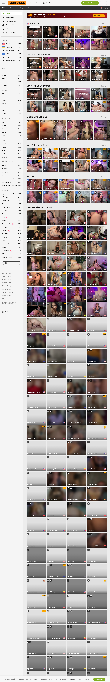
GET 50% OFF (98, 15)
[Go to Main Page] (17, 3)
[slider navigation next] (105, 38)
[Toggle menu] (3, 3)
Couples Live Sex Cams (38, 85)
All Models (5, 299)
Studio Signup (6, 295)
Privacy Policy (6, 286)
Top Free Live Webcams (38, 54)
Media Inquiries (7, 283)
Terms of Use (6, 289)
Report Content (7, 279)
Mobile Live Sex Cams (38, 117)
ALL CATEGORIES (13, 263)
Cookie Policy (76, 679)
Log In (104, 3)
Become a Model (7, 292)
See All (104, 24)
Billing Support (6, 276)
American (34, 23)
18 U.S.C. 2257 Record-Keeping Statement (9, 302)
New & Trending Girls (37, 145)
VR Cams (31, 176)
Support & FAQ (6, 273)
